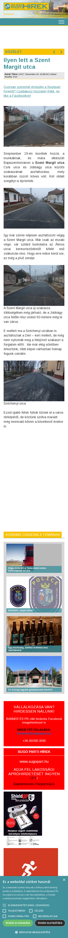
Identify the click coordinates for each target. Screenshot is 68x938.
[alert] (34, 907)
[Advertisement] (34, 37)
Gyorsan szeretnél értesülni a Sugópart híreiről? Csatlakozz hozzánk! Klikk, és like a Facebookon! (32, 91)
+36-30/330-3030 (34, 740)
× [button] (64, 880)
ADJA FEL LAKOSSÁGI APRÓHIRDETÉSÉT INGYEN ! (34, 773)
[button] (34, 932)
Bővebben (42, 898)
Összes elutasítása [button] (50, 923)
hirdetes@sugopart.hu (34, 733)
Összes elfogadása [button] (18, 923)
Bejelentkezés (24, 784)
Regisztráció (45, 784)
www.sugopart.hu (34, 761)
